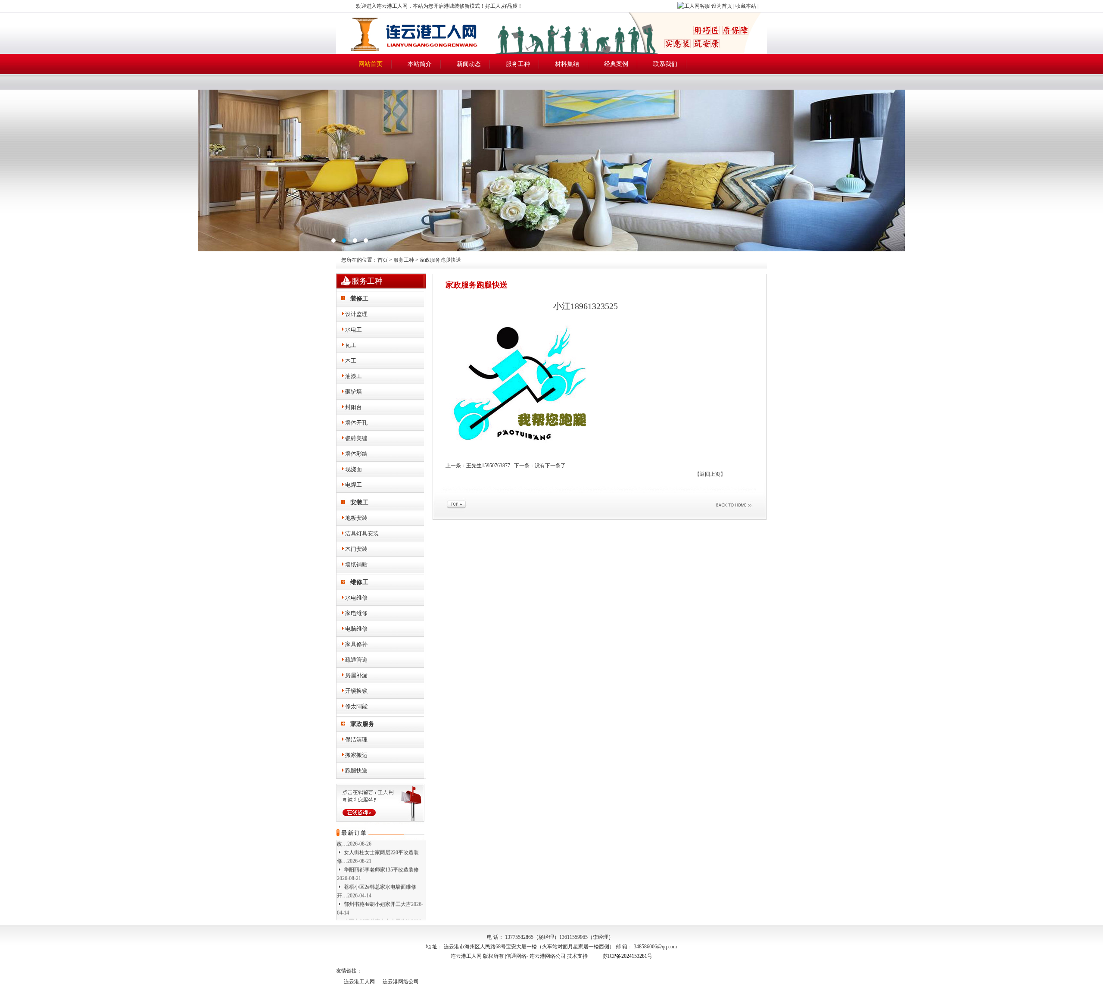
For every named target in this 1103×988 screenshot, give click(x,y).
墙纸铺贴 (356, 564)
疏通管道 (356, 660)
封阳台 (353, 407)
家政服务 (362, 724)
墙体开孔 (356, 422)
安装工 (359, 502)
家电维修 (356, 613)
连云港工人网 (359, 982)
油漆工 (353, 376)
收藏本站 (745, 6)
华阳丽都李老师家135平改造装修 (381, 858)
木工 (350, 360)
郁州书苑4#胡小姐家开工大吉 (377, 893)
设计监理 (356, 314)
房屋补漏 (356, 675)
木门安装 (356, 549)
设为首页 (721, 6)
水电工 (353, 329)
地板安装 (356, 518)
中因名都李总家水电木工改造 (377, 910)
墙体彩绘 (356, 453)
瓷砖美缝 (356, 438)
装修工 (359, 298)
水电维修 (356, 597)
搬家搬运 (356, 755)
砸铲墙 (353, 391)
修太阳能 (356, 706)
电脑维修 (356, 628)
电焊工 (353, 484)
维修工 (359, 582)
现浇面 (353, 469)
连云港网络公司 (548, 956)
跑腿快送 (356, 770)
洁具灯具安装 (362, 533)
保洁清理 (356, 739)
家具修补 (356, 644)
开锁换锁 (356, 691)
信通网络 (516, 956)
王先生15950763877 (488, 466)
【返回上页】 (710, 474)
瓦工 (350, 345)
